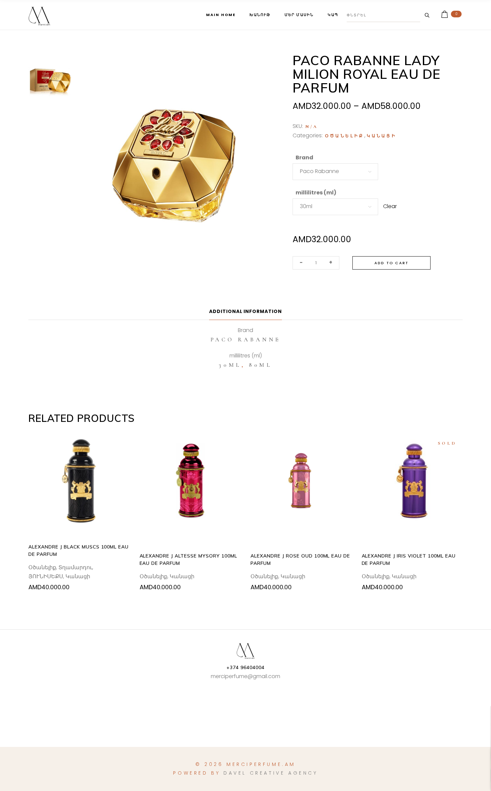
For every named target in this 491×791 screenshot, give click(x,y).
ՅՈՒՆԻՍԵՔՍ (45, 576)
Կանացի (381, 136)
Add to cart (391, 263)
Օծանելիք (344, 136)
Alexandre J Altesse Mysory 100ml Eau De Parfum (188, 559)
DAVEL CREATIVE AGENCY (270, 773)
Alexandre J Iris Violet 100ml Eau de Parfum (409, 559)
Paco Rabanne (245, 339)
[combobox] (335, 171)
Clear (390, 206)
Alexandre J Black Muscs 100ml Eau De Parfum (78, 550)
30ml (230, 364)
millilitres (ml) (316, 192)
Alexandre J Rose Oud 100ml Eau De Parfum (300, 559)
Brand (304, 157)
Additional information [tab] (245, 311)
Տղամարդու (75, 567)
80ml (260, 364)
